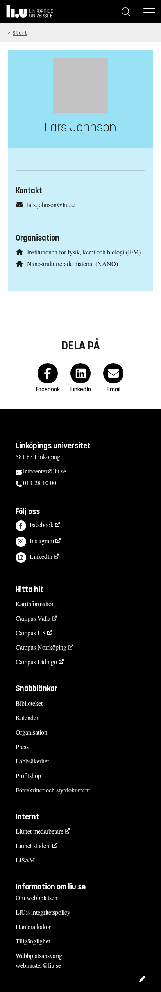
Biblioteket (29, 703)
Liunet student (33, 845)
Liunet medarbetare (39, 831)
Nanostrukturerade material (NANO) (72, 263)
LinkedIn (41, 556)
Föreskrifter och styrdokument (53, 790)
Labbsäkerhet (32, 761)
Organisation (31, 732)
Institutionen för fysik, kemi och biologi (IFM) (84, 252)
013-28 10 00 (39, 483)
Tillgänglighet (33, 941)
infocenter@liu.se (44, 471)
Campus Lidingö (36, 661)
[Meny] (149, 11)
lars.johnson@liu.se (51, 204)
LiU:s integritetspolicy (43, 912)
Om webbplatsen (36, 897)
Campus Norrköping (41, 647)
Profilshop (28, 775)
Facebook (42, 524)
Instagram (42, 541)
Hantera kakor (33, 926)
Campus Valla (33, 618)
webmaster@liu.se (38, 965)
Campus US (31, 632)
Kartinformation (35, 604)
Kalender (27, 717)
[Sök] (126, 11)
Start (20, 33)
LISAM (25, 860)
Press (22, 746)
